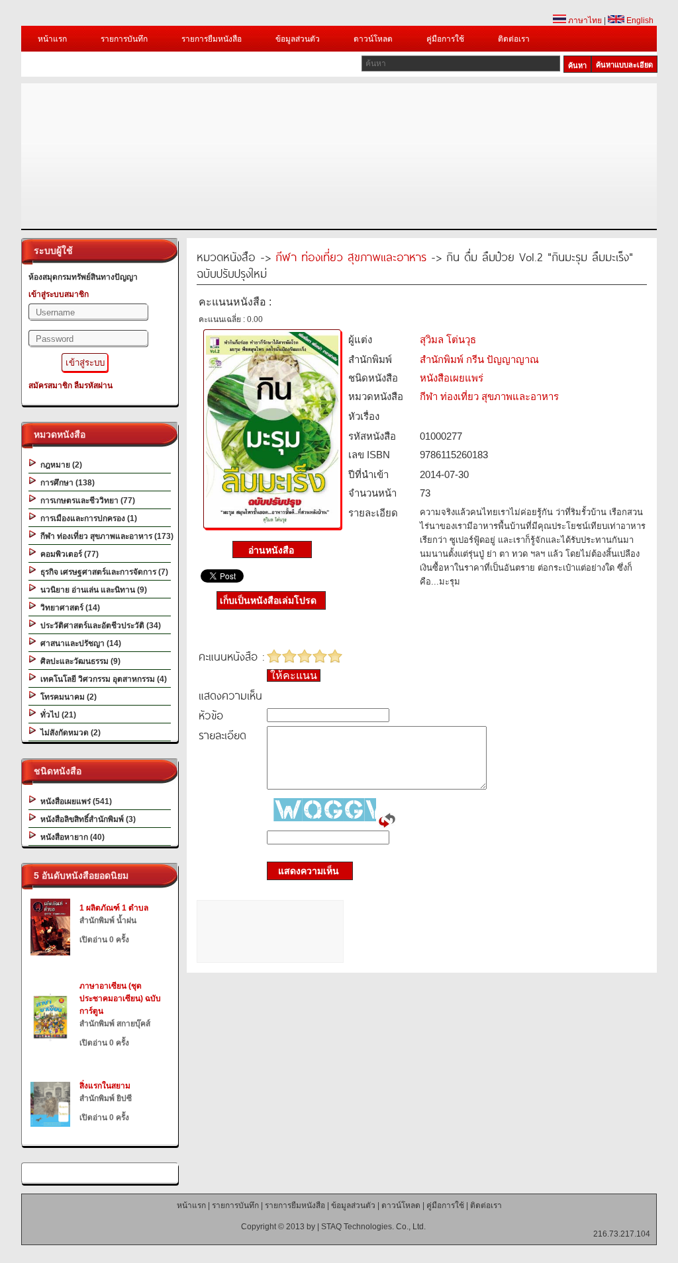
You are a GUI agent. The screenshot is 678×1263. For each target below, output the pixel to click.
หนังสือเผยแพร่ (451, 378)
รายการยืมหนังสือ (211, 39)
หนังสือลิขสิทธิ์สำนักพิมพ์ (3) (86, 819)
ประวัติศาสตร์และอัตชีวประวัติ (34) (98, 625)
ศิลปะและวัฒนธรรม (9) (78, 661)
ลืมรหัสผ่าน (93, 385)
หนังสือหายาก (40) (70, 837)
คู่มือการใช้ (445, 39)
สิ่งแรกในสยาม (104, 1085)
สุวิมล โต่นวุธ (448, 339)
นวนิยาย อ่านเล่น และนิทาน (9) (91, 589)
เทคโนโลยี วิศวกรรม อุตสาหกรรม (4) (101, 679)
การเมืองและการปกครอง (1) (86, 518)
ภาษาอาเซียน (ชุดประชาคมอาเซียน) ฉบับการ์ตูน (120, 998)
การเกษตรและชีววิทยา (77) (85, 500)
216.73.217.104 (621, 1234)
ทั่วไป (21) (56, 714)
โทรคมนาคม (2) (66, 697)
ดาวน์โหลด (373, 39)
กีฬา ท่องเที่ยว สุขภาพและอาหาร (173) (104, 536)
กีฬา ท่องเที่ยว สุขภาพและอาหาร (350, 256)
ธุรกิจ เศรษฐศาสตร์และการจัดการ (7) (102, 572)
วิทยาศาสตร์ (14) (68, 607)
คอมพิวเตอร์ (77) (67, 554)
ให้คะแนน (293, 675)
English (639, 20)
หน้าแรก (52, 39)
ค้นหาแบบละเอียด (624, 65)
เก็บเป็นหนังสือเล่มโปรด (268, 600)
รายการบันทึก (124, 39)
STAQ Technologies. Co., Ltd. (373, 1226)
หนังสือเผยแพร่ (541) (74, 801)
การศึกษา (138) (65, 482)
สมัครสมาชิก (50, 385)
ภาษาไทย (584, 20)
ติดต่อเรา (514, 39)
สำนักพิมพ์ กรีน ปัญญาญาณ (479, 359)
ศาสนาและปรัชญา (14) (78, 643)
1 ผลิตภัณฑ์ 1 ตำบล (113, 908)
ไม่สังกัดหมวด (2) (68, 732)
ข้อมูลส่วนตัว (297, 39)
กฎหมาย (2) (59, 464)
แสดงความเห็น (304, 871)
